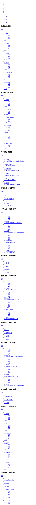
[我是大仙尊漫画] (19, 1)
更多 (2, 29)
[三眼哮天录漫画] (19, 3)
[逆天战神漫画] (19, 4)
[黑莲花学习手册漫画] (19, 6)
